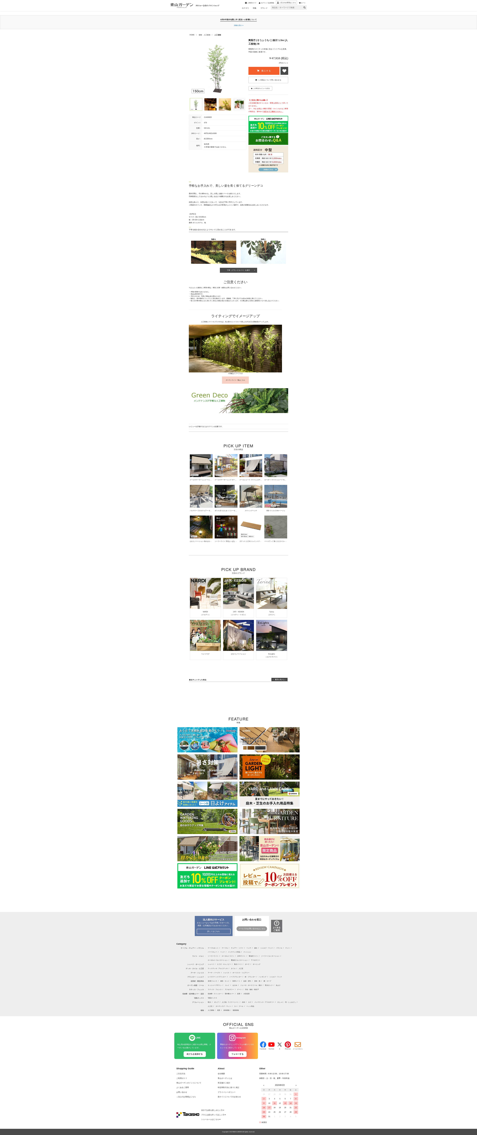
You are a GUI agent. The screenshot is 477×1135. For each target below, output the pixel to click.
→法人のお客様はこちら (186, 1097)
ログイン (210, 426)
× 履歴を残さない (279, 679)
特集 (255, 8)
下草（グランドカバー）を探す (238, 270)
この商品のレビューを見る (261, 88)
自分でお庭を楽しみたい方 (212, 1110)
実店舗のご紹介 (224, 1083)
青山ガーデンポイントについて (188, 1083)
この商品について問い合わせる (269, 80)
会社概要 (221, 1074)
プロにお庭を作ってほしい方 (212, 1115)
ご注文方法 (180, 1074)
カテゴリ (245, 8)
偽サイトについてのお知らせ (229, 1097)
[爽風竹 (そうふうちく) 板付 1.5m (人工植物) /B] (196, 104)
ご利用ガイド (181, 1078)
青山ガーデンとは (225, 1078)
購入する (266, 71)
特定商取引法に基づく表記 (228, 1087)
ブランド (264, 8)
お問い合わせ (181, 1092)
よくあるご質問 (182, 1087)
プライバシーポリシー (227, 1092)
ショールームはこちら (210, 1119)
